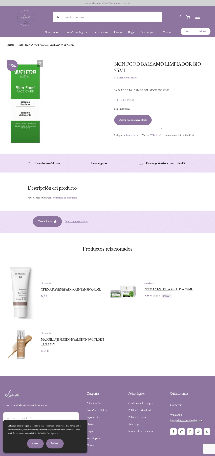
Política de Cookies (39, 433)
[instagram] (181, 431)
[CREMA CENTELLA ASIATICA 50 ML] (123, 285)
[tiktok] (198, 431)
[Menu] (197, 17)
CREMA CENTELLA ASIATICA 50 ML (168, 289)
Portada (10, 44)
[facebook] (173, 431)
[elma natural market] (25, 10)
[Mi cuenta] (180, 17)
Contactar (176, 405)
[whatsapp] (207, 431)
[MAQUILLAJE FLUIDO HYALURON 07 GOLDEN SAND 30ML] (20, 329)
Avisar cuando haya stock (133, 120)
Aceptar (35, 443)
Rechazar (55, 443)
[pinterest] (190, 431)
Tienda (19, 44)
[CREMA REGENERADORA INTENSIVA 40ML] (20, 265)
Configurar (52, 433)
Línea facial (132, 135)
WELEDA (155, 135)
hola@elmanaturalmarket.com (186, 420)
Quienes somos (179, 393)
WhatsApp (176, 415)
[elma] (11, 391)
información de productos (63, 197)
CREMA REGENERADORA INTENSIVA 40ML (71, 289)
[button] (40, 63)
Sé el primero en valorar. (125, 77)
